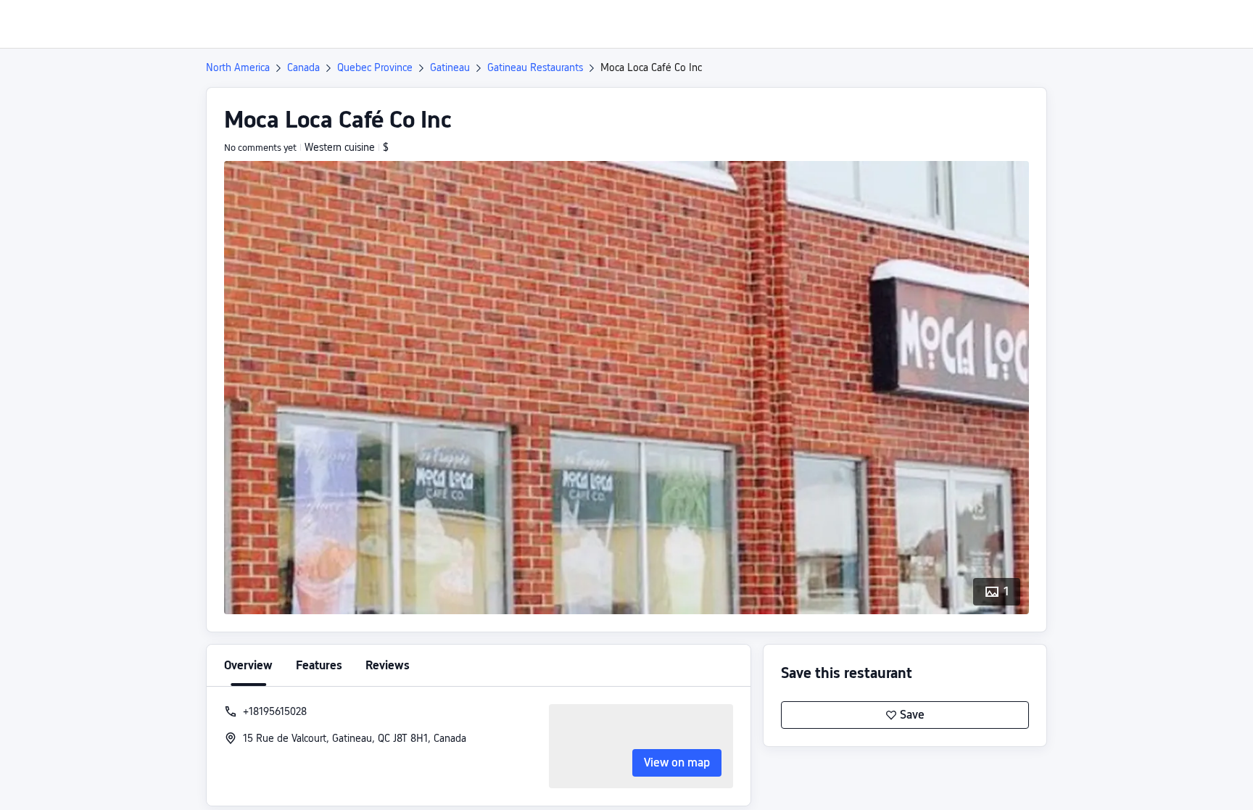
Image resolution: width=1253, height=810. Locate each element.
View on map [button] (677, 762)
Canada (303, 67)
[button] (1132, 24)
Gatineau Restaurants (535, 67)
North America (238, 67)
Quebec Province (375, 67)
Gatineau (450, 67)
